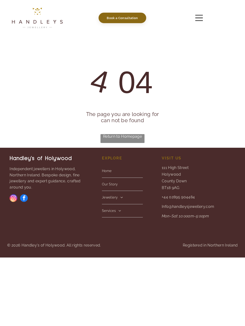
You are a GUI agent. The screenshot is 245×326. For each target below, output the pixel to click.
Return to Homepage (122, 136)
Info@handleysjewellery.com (188, 206)
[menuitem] (122, 171)
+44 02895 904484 (178, 197)
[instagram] (13, 198)
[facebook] (24, 198)
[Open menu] (199, 18)
